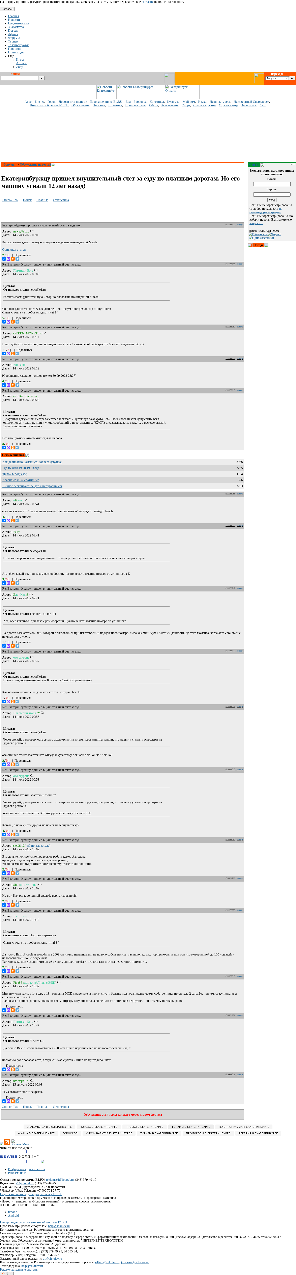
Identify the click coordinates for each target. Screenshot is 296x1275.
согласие (147, 1)
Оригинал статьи (14, 249)
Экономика (248, 105)
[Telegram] (17, 259)
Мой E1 (254, 164)
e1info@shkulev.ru (107, 1262)
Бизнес (39, 101)
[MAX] (8, 259)
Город (52, 101)
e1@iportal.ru (24, 1183)
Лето (263, 105)
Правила (42, 200)
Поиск (27, 200)
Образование (80, 105)
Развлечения (169, 105)
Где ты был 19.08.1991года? (21, 468)
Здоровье (140, 101)
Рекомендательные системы (19, 1269)
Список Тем (10, 200)
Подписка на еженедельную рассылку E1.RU (31, 1194)
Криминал (157, 101)
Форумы (9, 164)
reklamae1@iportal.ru (60, 1179)
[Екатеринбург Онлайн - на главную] (182, 98)
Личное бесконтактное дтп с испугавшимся (32, 486)
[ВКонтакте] (4, 259)
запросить (256, 223)
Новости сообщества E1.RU (49, 105)
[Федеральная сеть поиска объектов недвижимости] (42, 1162)
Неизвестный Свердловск (251, 101)
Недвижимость (220, 101)
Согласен (7, 8)
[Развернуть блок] (250, 245)
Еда (128, 101)
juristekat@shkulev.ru (135, 1262)
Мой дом (189, 101)
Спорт (186, 105)
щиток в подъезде (14, 474)
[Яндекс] (274, 234)
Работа (153, 105)
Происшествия (135, 105)
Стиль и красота (204, 105)
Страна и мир (228, 105)
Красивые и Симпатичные (20, 480)
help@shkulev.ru (59, 1226)
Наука (202, 101)
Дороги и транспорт (72, 101)
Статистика (61, 200)
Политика (115, 105)
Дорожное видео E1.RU (106, 101)
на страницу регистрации (265, 210)
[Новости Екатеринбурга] (106, 98)
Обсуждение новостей (35, 164)
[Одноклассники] (13, 259)
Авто (28, 101)
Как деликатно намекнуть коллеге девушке (32, 462)
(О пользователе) (38, 845)
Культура (173, 101)
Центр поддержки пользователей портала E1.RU (33, 1222)
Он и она (99, 105)
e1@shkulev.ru (52, 1258)
